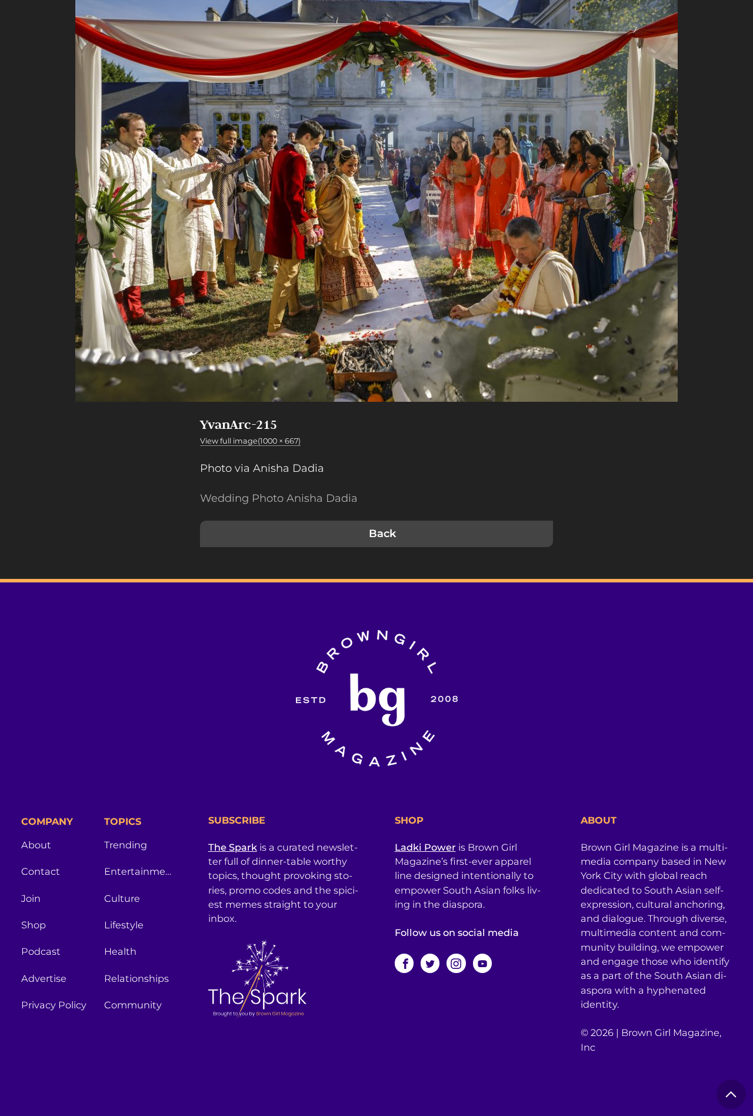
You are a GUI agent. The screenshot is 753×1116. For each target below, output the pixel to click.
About (36, 845)
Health (120, 951)
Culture (122, 898)
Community (133, 1005)
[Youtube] (482, 963)
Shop (33, 925)
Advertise (43, 978)
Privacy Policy (53, 1005)
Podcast (41, 951)
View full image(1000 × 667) (250, 441)
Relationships (136, 978)
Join (31, 898)
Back (382, 533)
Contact (40, 871)
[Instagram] (456, 963)
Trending (125, 845)
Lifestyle (124, 925)
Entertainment (138, 871)
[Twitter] (430, 963)
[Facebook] (404, 963)
